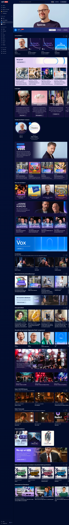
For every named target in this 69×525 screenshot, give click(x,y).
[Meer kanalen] (11, 16)
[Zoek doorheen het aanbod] (11, 27)
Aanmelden (64, 1)
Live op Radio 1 (18, 35)
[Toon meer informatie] (26, 39)
